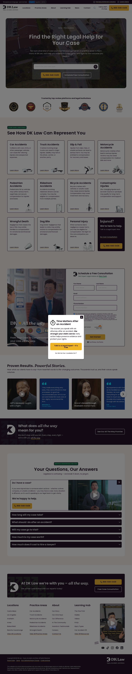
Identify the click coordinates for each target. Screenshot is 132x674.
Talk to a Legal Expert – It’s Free (66, 346)
